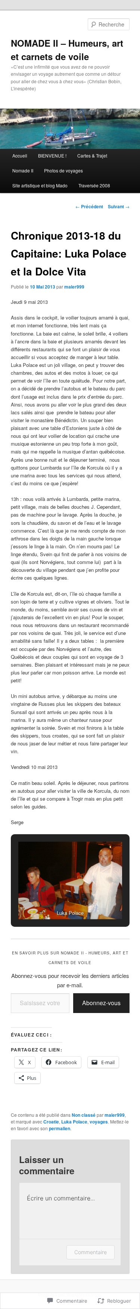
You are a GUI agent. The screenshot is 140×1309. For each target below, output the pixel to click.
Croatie (51, 1121)
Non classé (84, 1115)
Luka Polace (74, 1121)
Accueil (19, 155)
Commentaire (90, 1252)
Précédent (89, 206)
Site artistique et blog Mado (40, 185)
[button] (53, 899)
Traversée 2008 (94, 185)
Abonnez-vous (101, 1002)
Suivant (119, 206)
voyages (99, 1121)
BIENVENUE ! (52, 155)
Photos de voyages (63, 170)
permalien (59, 1128)
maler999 (74, 286)
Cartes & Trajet (92, 155)
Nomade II (22, 170)
